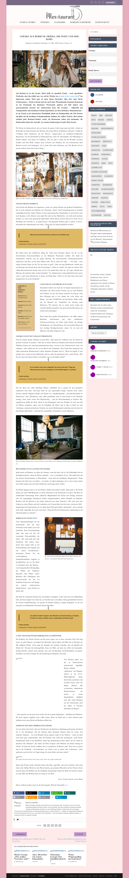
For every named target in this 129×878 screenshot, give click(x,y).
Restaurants (108, 193)
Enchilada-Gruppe (98, 137)
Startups (104, 198)
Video (109, 206)
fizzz (66, 785)
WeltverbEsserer (98, 211)
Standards (59, 23)
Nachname (92, 60)
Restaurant (96, 193)
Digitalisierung (107, 128)
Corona (109, 120)
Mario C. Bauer (97, 180)
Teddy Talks (105, 202)
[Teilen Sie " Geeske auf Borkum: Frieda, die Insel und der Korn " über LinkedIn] (52, 825)
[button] (19, 793)
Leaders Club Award (99, 172)
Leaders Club (97, 167)
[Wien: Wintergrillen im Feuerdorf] (76, 851)
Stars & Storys (28, 23)
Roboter (95, 198)
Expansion (95, 146)
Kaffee (104, 159)
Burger (101, 120)
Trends (94, 206)
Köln (110, 163)
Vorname (92, 50)
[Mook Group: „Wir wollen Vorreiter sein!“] (22, 851)
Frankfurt (96, 150)
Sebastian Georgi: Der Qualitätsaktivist (58, 857)
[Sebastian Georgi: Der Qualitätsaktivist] (58, 851)
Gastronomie (108, 150)
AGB (115, 876)
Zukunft (107, 215)
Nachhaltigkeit (107, 189)
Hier (91, 305)
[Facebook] (14, 820)
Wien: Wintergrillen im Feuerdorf (74, 856)
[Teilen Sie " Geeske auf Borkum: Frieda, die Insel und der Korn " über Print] (60, 825)
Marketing (96, 185)
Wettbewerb (96, 215)
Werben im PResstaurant (85, 876)
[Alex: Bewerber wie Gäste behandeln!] (40, 851)
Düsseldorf (96, 133)
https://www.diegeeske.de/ (24, 327)
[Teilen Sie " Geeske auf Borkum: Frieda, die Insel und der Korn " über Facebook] (45, 825)
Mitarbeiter (107, 185)
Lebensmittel (97, 176)
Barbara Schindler (80, 23)
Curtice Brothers (98, 124)
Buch (93, 120)
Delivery (95, 128)
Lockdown (109, 176)
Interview (95, 159)
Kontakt (95, 876)
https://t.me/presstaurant (105, 233)
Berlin (94, 115)
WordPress (42, 876)
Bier (100, 115)
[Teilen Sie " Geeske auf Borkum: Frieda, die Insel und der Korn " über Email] (56, 825)
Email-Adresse (94, 70)
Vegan (102, 206)
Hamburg (95, 154)
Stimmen (44, 23)
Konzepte (95, 163)
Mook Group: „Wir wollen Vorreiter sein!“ (22, 856)
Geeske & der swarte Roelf (69, 96)
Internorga (105, 154)
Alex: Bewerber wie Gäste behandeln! (39, 856)
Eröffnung (107, 141)
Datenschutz (102, 23)
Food (104, 146)
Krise (104, 163)
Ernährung (96, 141)
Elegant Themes (25, 876)
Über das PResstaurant (71, 876)
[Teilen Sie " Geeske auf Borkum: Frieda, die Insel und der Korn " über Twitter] (48, 825)
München (95, 189)
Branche (108, 115)
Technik (95, 202)
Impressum (102, 876)
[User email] (18, 820)
